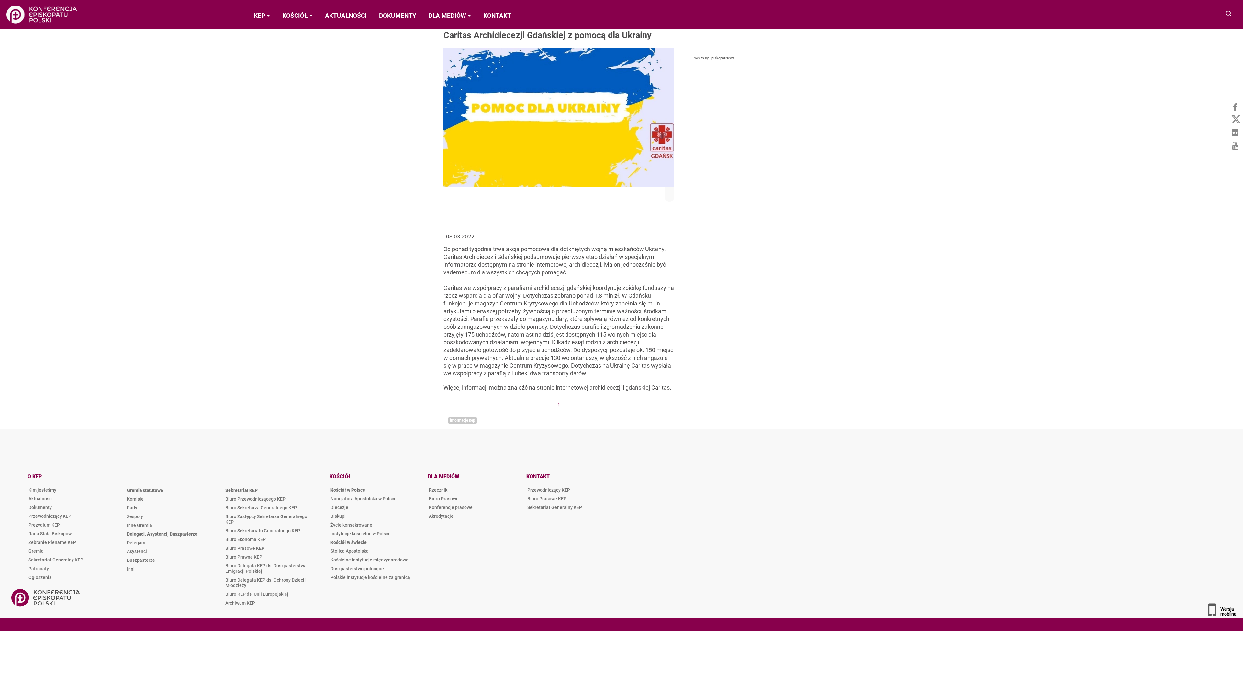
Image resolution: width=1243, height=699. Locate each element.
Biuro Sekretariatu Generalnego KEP (262, 530)
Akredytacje (441, 516)
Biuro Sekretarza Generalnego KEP (261, 507)
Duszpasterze (141, 560)
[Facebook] (1234, 107)
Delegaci (136, 542)
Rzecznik (438, 490)
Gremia (36, 551)
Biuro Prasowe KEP (244, 548)
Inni (131, 568)
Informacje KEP (462, 420)
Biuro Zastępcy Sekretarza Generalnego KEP (266, 519)
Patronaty (38, 568)
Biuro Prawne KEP (243, 557)
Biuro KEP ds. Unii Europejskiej (256, 594)
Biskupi (338, 516)
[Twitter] (1234, 120)
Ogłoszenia (40, 577)
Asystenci (137, 551)
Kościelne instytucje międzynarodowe (369, 559)
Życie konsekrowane (351, 524)
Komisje (135, 499)
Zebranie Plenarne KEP (52, 542)
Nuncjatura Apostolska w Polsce (363, 498)
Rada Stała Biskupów (50, 533)
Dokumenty (40, 507)
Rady (132, 507)
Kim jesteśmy (42, 490)
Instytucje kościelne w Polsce (360, 533)
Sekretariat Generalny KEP (55, 559)
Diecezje (339, 507)
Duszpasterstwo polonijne (357, 568)
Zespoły (135, 516)
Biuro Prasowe (444, 498)
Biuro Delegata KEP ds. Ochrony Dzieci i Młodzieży (266, 582)
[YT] (1234, 145)
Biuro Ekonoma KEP (245, 539)
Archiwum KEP (240, 602)
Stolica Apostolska (349, 551)
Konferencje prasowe (451, 507)
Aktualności (40, 498)
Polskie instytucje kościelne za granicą (370, 577)
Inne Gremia (139, 525)
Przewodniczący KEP (49, 516)
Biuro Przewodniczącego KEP (255, 499)
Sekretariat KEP (241, 490)
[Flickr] (1234, 133)
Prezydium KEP (44, 524)
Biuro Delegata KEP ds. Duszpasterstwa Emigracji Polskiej (266, 568)
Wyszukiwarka (1229, 14)
